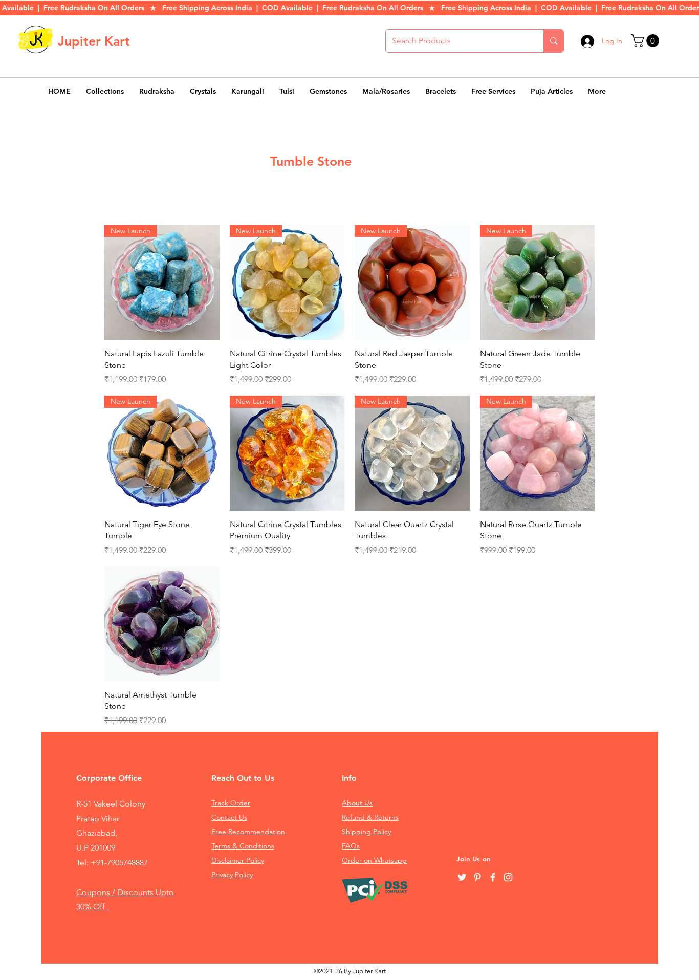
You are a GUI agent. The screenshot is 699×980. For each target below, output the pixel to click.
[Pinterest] (477, 877)
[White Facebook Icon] (492, 877)
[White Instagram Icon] (508, 877)
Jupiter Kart (94, 41)
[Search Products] (553, 41)
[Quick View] (162, 624)
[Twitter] (462, 877)
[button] (646, 40)
